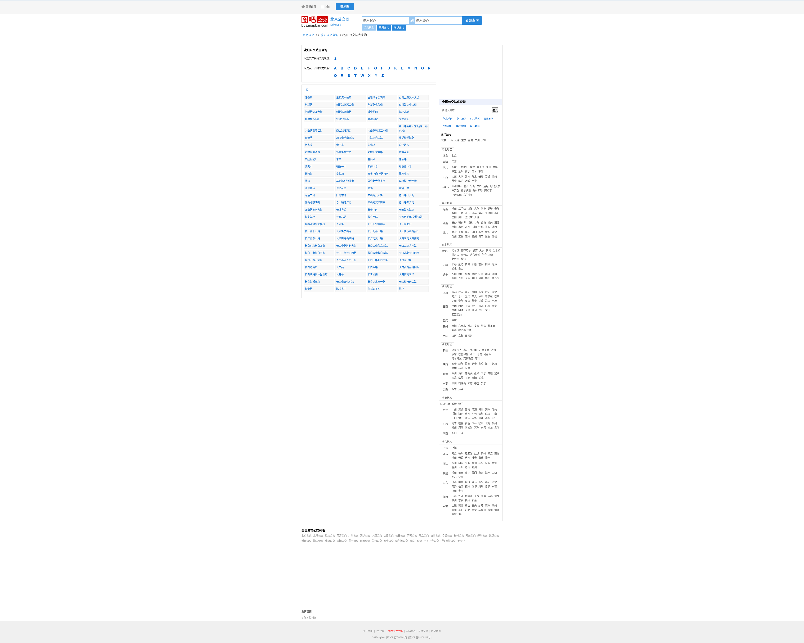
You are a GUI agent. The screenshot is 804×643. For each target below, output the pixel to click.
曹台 (338, 159)
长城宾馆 (341, 209)
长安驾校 (310, 217)
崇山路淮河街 (343, 130)
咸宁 (494, 232)
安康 (467, 368)
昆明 (454, 306)
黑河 (475, 250)
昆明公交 (353, 540)
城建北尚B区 (312, 119)
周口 (460, 217)
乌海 (472, 186)
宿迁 (480, 457)
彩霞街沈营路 (375, 152)
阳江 (480, 418)
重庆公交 (330, 535)
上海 (450, 140)
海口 (454, 433)
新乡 (483, 208)
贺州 (476, 427)
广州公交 (353, 535)
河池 (460, 427)
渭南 (467, 363)
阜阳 (460, 510)
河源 (474, 409)
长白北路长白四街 (409, 253)
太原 (454, 176)
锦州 (487, 278)
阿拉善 (488, 190)
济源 (476, 217)
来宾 (483, 427)
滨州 (454, 490)
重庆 (463, 140)
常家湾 (308, 145)
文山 (487, 310)
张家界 (462, 222)
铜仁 (470, 330)
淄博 (474, 486)
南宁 (454, 423)
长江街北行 (405, 224)
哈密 (493, 350)
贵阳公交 (342, 540)
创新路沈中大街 (408, 104)
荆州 (454, 236)
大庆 (481, 250)
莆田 (460, 472)
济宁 (494, 482)
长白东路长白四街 (315, 245)
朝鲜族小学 (405, 166)
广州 (477, 140)
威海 (474, 482)
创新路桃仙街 (375, 104)
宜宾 (467, 296)
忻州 (494, 176)
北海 (487, 423)
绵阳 (467, 292)
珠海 (487, 413)
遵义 (470, 326)
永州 (467, 227)
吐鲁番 (485, 350)
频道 (327, 6)
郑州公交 (482, 535)
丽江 (474, 306)
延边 (460, 264)
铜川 (494, 363)
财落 (370, 188)
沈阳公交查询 (329, 35)
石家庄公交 (416, 540)
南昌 (454, 496)
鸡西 (490, 254)
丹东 (460, 278)
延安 (474, 363)
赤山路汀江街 (343, 202)
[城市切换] (336, 24)
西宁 (454, 389)
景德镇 (469, 496)
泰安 (487, 482)
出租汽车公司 (343, 97)
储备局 (308, 97)
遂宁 (494, 292)
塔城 (479, 354)
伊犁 (454, 354)
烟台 (467, 482)
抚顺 (480, 274)
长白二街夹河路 (408, 245)
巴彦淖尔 (457, 195)
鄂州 (474, 236)
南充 (480, 292)
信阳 (454, 217)
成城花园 (404, 152)
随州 (467, 236)
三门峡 (462, 208)
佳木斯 (496, 250)
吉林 (480, 264)
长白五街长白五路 (378, 253)
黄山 (467, 505)
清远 (460, 409)
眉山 (467, 300)
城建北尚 (404, 111)
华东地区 (475, 126)
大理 (467, 310)
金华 (487, 463)
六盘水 (462, 326)
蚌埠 (480, 505)
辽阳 (494, 274)
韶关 (467, 409)
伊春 (484, 254)
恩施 (487, 236)
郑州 (454, 208)
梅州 (480, 409)
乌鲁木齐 (457, 350)
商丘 (467, 213)
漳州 (487, 472)
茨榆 (307, 181)
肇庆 (467, 418)
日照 (487, 486)
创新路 (308, 104)
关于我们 (368, 631)
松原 (474, 264)
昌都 (460, 335)
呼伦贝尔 (495, 186)
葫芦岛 (495, 278)
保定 (454, 171)
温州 (454, 467)
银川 (454, 383)
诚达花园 (341, 188)
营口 (474, 278)
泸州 (480, 296)
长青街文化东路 (345, 281)
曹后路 (403, 159)
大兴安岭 (475, 254)
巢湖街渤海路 (406, 137)
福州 (454, 472)
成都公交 (330, 540)
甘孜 (480, 300)
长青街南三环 (406, 274)
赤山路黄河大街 (313, 209)
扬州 (487, 457)
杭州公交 (435, 535)
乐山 (460, 296)
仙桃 (494, 236)
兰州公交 (377, 540)
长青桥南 (373, 274)
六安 (474, 510)
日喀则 (469, 335)
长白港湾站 (311, 267)
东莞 (474, 413)
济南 (454, 482)
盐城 (476, 453)
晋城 (487, 176)
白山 (460, 268)
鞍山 (454, 278)
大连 (467, 278)
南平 (467, 472)
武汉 (454, 232)
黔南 (454, 330)
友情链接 (423, 631)
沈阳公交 (389, 535)
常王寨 (340, 145)
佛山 (460, 418)
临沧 (487, 306)
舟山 (467, 467)
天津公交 (342, 535)
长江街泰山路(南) (408, 231)
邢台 (474, 171)
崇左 (490, 427)
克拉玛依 (475, 350)
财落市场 (341, 195)
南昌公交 (471, 535)
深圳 (483, 140)
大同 (460, 176)
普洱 (480, 306)
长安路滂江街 (406, 209)
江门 (454, 418)
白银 (490, 373)
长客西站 (373, 217)
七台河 (455, 259)
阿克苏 (487, 354)
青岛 (480, 482)
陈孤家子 (341, 288)
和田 (472, 354)
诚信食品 (310, 188)
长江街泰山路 (375, 231)
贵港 (496, 427)
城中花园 (373, 111)
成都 (454, 292)
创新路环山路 (343, 111)
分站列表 (411, 631)
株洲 (490, 222)
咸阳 (460, 363)
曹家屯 (308, 166)
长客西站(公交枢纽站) (411, 217)
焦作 (476, 208)
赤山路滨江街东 (376, 202)
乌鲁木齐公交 (431, 540)
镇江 (490, 453)
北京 (443, 140)
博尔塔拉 (457, 358)
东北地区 (475, 118)
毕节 (483, 326)
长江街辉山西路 (345, 238)
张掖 (476, 373)
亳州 (487, 505)
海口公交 (318, 540)
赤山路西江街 (406, 202)
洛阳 (470, 208)
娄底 (487, 227)
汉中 (487, 363)
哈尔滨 (455, 250)
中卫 (476, 383)
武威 (480, 377)
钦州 (480, 423)
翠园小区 (404, 173)
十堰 (460, 232)
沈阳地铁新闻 (309, 617)
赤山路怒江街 (312, 202)
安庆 (474, 505)
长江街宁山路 (343, 231)
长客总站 (341, 217)
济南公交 (412, 535)
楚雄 (454, 310)
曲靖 (460, 306)
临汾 (460, 181)
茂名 (487, 418)
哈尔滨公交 (401, 540)
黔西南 (462, 330)
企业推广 (381, 631)
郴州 (460, 227)
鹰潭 (483, 496)
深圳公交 (365, 535)
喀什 (477, 358)
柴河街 (308, 173)
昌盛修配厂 (311, 159)
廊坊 (495, 167)
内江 (454, 296)
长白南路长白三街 (346, 260)
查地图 (344, 6)
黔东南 (491, 326)
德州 (467, 486)
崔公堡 (308, 137)
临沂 (460, 486)
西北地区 (448, 126)
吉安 (460, 500)
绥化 (463, 259)
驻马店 (469, 217)
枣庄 (460, 490)
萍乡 (496, 496)
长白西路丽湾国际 (409, 267)
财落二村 (310, 195)
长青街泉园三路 (408, 281)
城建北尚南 (342, 119)
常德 (470, 222)
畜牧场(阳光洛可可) (378, 173)
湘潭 (496, 222)
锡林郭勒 (478, 190)
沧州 (460, 171)
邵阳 (474, 227)
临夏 (460, 377)
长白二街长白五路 (315, 253)
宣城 (454, 514)
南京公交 (424, 535)
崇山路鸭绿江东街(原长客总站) (413, 128)
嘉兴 (480, 463)
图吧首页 (311, 6)
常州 (454, 457)
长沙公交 (307, 540)
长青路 (308, 288)
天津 (457, 140)
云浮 (474, 418)
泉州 (480, 472)
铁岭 (474, 274)
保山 (480, 310)
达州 (454, 300)
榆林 (454, 368)
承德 (472, 167)
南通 (496, 453)
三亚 (460, 433)
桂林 (460, 423)
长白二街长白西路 (346, 253)
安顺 (476, 326)
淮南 (460, 514)
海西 (460, 389)
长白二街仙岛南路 (378, 245)
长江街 (340, 224)
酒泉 (460, 373)
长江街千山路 (312, 231)
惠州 (467, 413)
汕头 (494, 409)
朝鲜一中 (341, 166)
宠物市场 (404, 119)
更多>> (461, 540)
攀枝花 (489, 296)
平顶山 (489, 213)
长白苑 (340, 267)
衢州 (474, 467)
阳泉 (474, 176)
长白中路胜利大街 (346, 245)
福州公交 (459, 535)
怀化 (480, 227)
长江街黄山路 (375, 238)
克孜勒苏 (468, 358)
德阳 (474, 292)
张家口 (464, 167)
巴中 (496, 296)
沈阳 (454, 274)
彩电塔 (371, 145)
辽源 (494, 264)
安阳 (496, 208)
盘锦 (480, 278)
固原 (470, 383)
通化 (454, 268)
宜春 (490, 496)
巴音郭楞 (463, 354)
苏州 (467, 457)
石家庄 (455, 167)
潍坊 (480, 486)
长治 (480, 176)
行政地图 (436, 631)
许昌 (474, 213)
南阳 (496, 213)
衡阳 (454, 227)
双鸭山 (464, 254)
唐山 (488, 167)
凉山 (487, 300)
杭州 (454, 463)
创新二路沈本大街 (409, 97)
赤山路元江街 (375, 195)
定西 (496, 373)
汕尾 (460, 413)
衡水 (467, 171)
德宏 (494, 306)
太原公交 (377, 535)
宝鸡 (480, 363)
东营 (494, 486)
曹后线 (371, 159)
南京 (454, 453)
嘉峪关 (469, 373)
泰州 (483, 453)
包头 (465, 186)
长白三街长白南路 (409, 238)
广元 (460, 292)
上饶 (476, 496)
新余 (474, 500)
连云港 (469, 453)
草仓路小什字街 (408, 181)
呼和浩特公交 (448, 540)
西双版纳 (457, 314)
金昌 (454, 377)
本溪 (487, 274)
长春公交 (400, 535)
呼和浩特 (457, 186)
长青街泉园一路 (376, 281)
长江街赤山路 (312, 238)
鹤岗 (488, 250)
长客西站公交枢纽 (315, 224)
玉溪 (467, 306)
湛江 (494, 418)
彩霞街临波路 (312, 152)
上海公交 (318, 535)
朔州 (467, 176)
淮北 (467, 510)
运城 (467, 181)
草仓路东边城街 (345, 181)
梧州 (494, 423)
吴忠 (483, 383)
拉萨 (454, 335)
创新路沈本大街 (313, 111)
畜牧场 (340, 173)
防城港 (469, 427)
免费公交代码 (395, 631)
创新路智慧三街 (345, 104)
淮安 (474, 457)
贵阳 (454, 326)
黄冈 (480, 236)
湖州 (474, 463)
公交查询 (472, 20)
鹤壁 (490, 208)
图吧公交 (308, 35)
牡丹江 (455, 254)
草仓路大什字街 (376, 181)
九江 (460, 496)
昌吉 (465, 350)
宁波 (467, 463)
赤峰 (479, 186)
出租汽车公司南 (376, 97)
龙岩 (454, 477)
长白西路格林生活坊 (316, 274)
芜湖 (460, 505)
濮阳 (454, 213)
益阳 (476, 222)
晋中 (454, 181)
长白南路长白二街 (378, 260)
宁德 (460, 477)
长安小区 (373, 209)
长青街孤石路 (312, 281)
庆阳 (474, 377)
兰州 (454, 373)
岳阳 (483, 222)
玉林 (474, 423)
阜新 (467, 274)
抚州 (467, 500)
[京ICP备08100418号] (420, 637)
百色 (467, 423)
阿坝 (494, 300)
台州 (460, 467)
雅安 (474, 300)
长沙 (454, 222)
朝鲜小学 (373, 166)
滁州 (454, 510)
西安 (454, 363)
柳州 (454, 427)
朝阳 (460, 274)
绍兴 (460, 463)
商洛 (460, 368)
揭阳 (454, 413)
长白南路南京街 (313, 260)
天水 (483, 373)
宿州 (490, 510)
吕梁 (474, 181)
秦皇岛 (480, 167)
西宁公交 (389, 540)
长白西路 (373, 267)
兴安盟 (455, 190)
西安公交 (365, 540)
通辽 (485, 186)
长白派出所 (405, 260)
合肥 (454, 505)
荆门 (474, 232)
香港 (470, 140)
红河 (474, 310)
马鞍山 (482, 510)
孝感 (480, 232)
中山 (494, 413)
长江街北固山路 (376, 224)
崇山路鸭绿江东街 (378, 130)
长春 (454, 264)
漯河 (480, 213)
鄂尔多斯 (466, 190)
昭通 (460, 310)
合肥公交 (447, 535)
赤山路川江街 (406, 195)
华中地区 (461, 118)
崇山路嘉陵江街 (313, 130)
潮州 (487, 409)
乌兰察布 (468, 195)
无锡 (460, 457)
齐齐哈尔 (466, 250)
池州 (494, 505)
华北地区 (448, 118)
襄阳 (467, 232)
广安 (487, 292)
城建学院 (373, 119)
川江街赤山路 (375, 137)
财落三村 (404, 188)
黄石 (487, 232)
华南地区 (461, 126)
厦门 (474, 472)
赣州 (454, 500)
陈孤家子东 (374, 288)
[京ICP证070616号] (396, 637)
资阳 (460, 300)
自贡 (474, 296)
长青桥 (340, 274)
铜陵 (496, 510)
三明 (494, 472)
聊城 (460, 482)
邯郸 (480, 171)
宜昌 (460, 236)
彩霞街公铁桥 (343, 152)
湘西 (494, 227)
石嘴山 (462, 383)
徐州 (460, 453)
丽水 (494, 463)
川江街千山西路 (345, 137)
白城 (467, 264)
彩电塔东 (404, 145)
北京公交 (307, 535)
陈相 (401, 288)
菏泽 (454, 486)
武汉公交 (494, 535)
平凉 (467, 377)
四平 (487, 264)
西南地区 (488, 118)
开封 (460, 213)
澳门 (460, 404)
